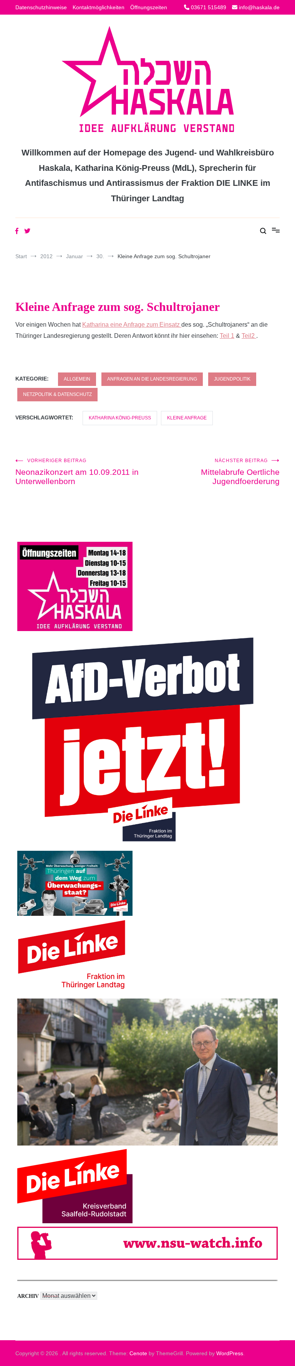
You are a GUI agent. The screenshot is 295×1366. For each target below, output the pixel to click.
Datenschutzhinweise (41, 7)
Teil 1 (227, 335)
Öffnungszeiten (148, 7)
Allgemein (77, 379)
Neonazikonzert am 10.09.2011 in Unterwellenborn (77, 472)
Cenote (138, 1353)
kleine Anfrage (187, 418)
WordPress (229, 1353)
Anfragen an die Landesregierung (152, 379)
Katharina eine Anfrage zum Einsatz (131, 324)
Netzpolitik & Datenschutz (57, 394)
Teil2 (249, 335)
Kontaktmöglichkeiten (98, 7)
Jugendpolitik (232, 379)
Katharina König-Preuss (120, 418)
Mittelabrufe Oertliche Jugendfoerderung (240, 472)
